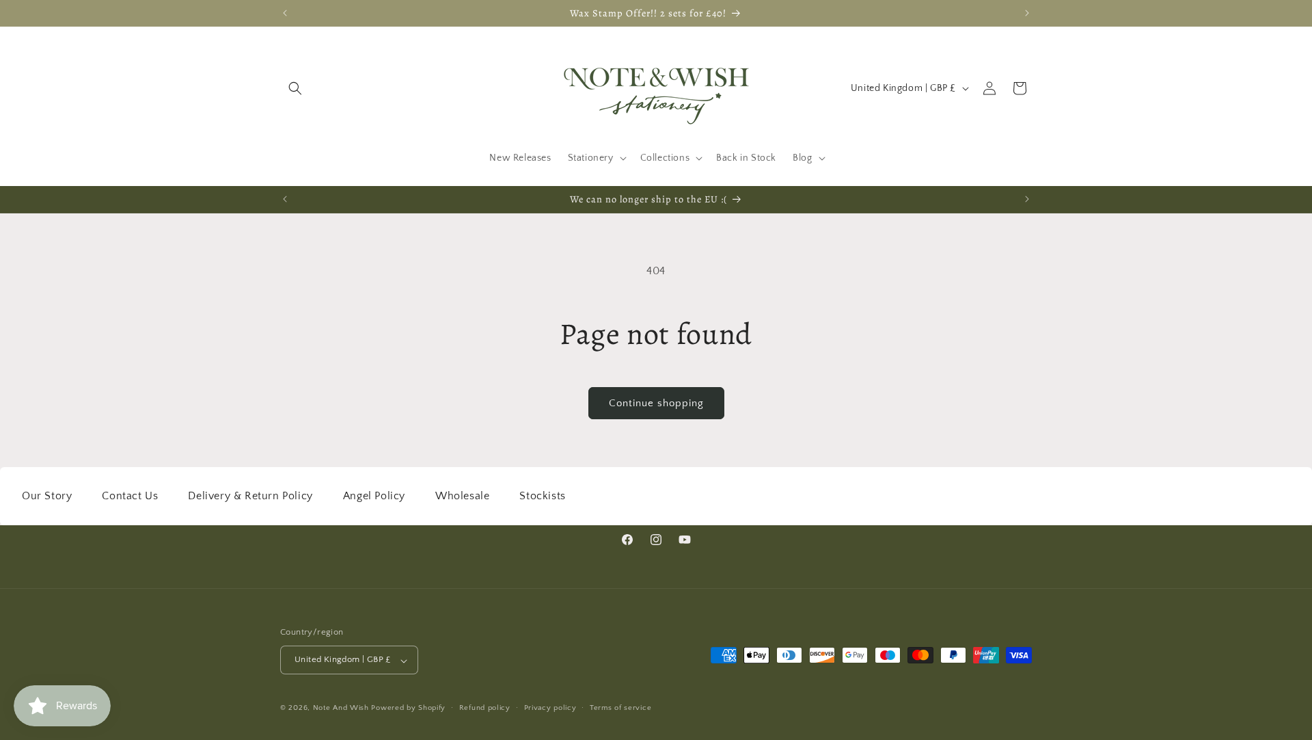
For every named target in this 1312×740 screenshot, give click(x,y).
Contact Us (130, 496)
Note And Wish (342, 708)
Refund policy (484, 708)
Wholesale (462, 496)
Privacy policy (550, 708)
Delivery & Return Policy (250, 496)
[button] (295, 88)
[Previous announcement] (285, 13)
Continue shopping (656, 403)
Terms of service (620, 708)
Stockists (542, 496)
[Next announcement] (1027, 13)
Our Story (47, 496)
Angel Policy (374, 496)
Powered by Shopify (408, 708)
